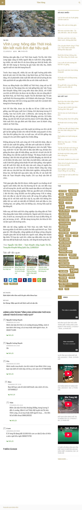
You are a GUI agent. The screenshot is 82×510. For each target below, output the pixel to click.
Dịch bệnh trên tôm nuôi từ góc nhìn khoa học (20, 294)
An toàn (63, 191)
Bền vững (71, 194)
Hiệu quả (64, 230)
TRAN (60, 328)
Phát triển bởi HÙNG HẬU (10, 507)
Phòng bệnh (66, 252)
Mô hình (64, 239)
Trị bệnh (63, 271)
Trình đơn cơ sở (2, 2)
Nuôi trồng (64, 245)
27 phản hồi (65, 420)
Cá (62, 206)
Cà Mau (69, 203)
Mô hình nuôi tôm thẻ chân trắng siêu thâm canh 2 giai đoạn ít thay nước (68, 324)
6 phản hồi (23, 51)
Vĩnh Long (13, 283)
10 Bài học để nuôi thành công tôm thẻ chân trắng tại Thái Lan (68, 130)
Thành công (64, 260)
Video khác (63, 459)
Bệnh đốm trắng (66, 197)
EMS (73, 220)
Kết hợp (74, 233)
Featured (65, 223)
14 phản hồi (67, 328)
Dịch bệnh (64, 220)
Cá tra (74, 211)
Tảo (61, 289)
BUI (16, 51)
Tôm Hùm (63, 278)
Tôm (74, 271)
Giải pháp (63, 226)
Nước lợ (63, 248)
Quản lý (73, 255)
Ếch (6, 283)
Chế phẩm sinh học (66, 200)
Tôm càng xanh (67, 275)
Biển (61, 194)
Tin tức (5, 40)
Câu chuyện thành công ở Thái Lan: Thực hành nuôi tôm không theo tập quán (68, 47)
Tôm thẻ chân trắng (66, 285)
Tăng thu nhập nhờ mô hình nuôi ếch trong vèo (43, 269)
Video (65, 297)
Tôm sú (72, 277)
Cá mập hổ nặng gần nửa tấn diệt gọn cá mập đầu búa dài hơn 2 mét (68, 449)
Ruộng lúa (63, 257)
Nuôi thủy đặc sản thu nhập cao (8, 268)
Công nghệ (65, 217)
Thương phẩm (67, 266)
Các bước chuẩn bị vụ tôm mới (68, 159)
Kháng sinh (64, 233)
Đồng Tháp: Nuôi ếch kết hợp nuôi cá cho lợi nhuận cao (20, 270)
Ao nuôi (73, 191)
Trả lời (10, 335)
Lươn (76, 235)
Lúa (61, 236)
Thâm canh (64, 263)
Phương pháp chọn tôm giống (68, 119)
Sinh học (74, 258)
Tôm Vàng (41, 2)
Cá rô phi (64, 211)
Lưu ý (68, 236)
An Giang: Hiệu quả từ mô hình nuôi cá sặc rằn (20, 302)
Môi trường (65, 242)
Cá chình (70, 207)
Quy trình (63, 254)
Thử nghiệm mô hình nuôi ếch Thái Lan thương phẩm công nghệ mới (32, 271)
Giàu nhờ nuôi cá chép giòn (67, 25)
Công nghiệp (64, 214)
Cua (61, 203)
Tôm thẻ (63, 281)
